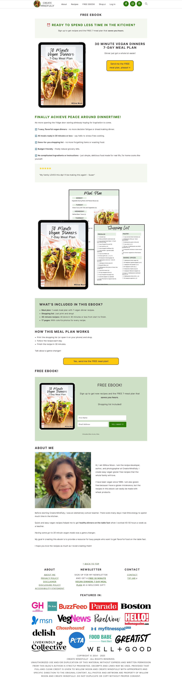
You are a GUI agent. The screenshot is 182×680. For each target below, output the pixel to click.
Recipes (74, 4)
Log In (112, 4)
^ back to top (91, 564)
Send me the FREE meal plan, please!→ (120, 66)
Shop (101, 4)
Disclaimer (49, 582)
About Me (50, 575)
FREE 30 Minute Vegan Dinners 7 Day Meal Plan (91, 581)
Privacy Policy (50, 578)
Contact (132, 575)
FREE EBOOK (88, 4)
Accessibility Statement (49, 589)
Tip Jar (131, 578)
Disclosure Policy (50, 585)
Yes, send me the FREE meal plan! (91, 361)
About (64, 4)
